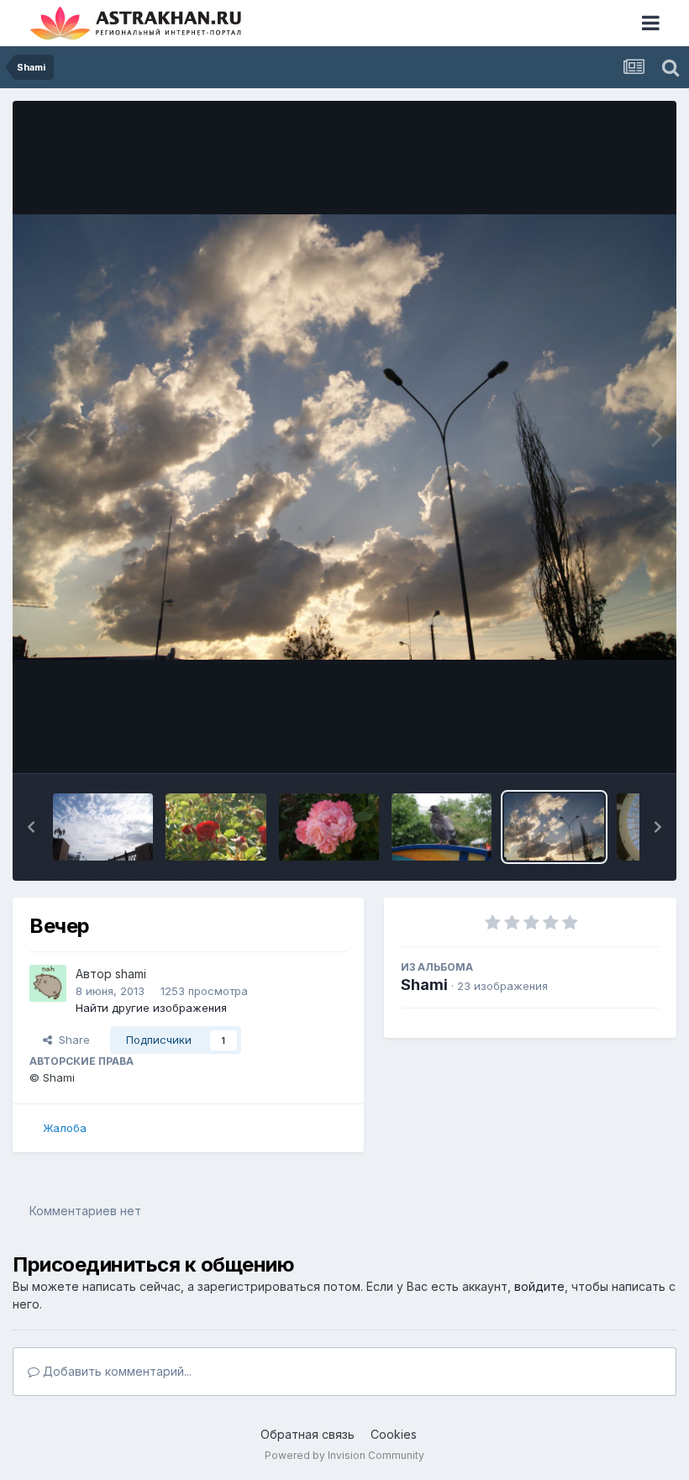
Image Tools (606, 743)
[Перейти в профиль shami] (47, 983)
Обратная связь (307, 1434)
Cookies (394, 1434)
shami (130, 973)
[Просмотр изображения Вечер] (554, 827)
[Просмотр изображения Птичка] (442, 827)
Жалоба (65, 1128)
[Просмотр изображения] (216, 827)
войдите (539, 1286)
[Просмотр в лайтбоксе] (344, 436)
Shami (424, 984)
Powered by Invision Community (344, 1455)
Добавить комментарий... (115, 1371)
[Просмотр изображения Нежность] (329, 827)
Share (71, 1039)
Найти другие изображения (151, 1007)
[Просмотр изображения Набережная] (103, 827)
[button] (31, 826)
